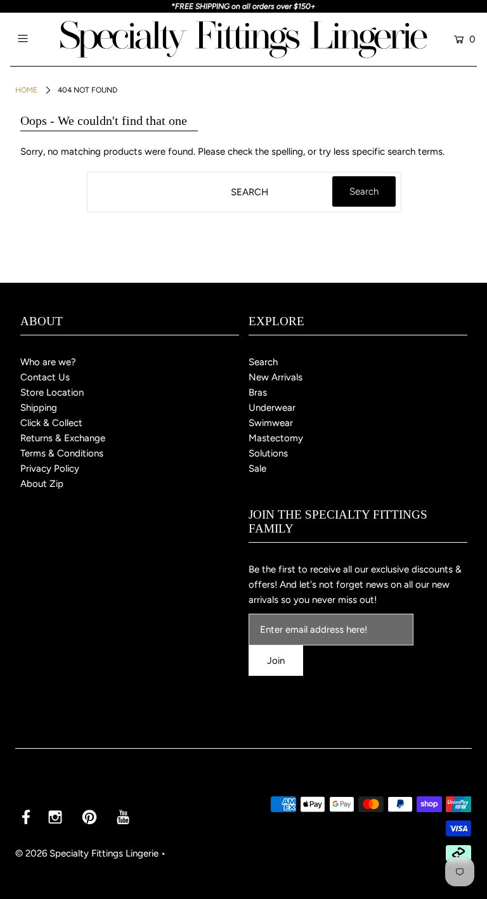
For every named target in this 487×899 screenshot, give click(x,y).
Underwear (272, 407)
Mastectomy (276, 438)
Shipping (38, 407)
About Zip (41, 483)
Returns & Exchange (62, 438)
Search (263, 362)
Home (26, 90)
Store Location (52, 392)
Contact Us (45, 377)
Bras (258, 392)
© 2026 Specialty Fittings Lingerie (87, 853)
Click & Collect (51, 423)
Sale (257, 468)
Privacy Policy (49, 468)
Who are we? (48, 362)
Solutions (268, 453)
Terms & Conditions (61, 453)
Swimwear (271, 423)
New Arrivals (275, 377)
